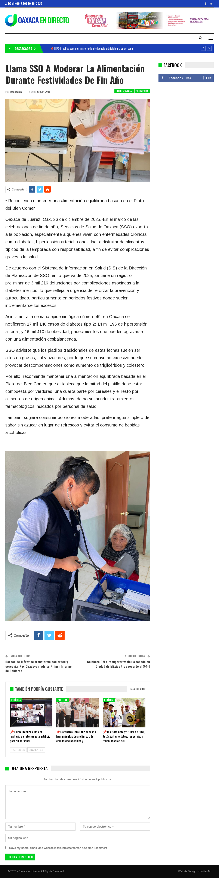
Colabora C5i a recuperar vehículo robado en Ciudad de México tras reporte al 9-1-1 (118, 664)
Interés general (124, 90)
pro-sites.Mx (205, 871)
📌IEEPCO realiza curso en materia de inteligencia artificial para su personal (91, 48)
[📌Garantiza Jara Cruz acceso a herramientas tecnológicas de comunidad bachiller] (77, 712)
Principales (142, 90)
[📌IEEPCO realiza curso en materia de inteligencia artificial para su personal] (31, 712)
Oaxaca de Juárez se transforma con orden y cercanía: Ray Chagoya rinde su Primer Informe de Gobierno (38, 666)
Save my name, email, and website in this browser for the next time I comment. (58, 848)
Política (16, 700)
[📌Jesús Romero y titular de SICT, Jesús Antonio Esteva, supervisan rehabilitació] (124, 712)
